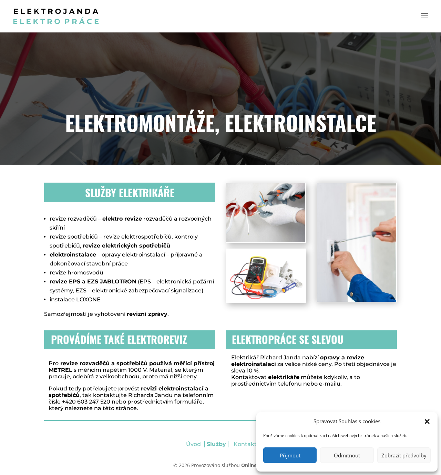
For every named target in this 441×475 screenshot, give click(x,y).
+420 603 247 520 (86, 401)
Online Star (254, 465)
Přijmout (290, 455)
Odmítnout (347, 455)
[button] (427, 421)
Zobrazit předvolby (404, 455)
